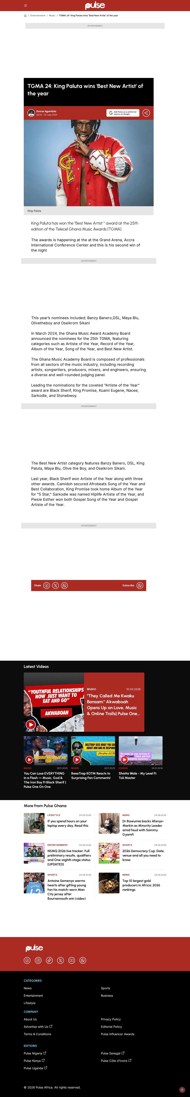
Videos (123, 768)
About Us (30, 1019)
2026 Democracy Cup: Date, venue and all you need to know (143, 855)
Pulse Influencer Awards (117, 1034)
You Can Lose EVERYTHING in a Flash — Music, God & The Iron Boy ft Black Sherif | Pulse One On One (45, 780)
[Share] (146, 113)
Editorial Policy (111, 1027)
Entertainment (37, 15)
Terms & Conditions (37, 1034)
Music (52, 15)
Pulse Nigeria (33, 1053)
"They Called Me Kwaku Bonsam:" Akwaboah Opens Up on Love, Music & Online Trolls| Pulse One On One (112, 705)
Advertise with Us (36, 1027)
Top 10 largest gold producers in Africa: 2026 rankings (141, 885)
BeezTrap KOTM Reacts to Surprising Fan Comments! (91, 775)
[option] (46, 766)
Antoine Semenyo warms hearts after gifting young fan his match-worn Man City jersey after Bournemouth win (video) (67, 890)
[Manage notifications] (182, 1090)
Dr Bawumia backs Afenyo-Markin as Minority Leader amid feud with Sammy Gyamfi (143, 828)
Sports (52, 874)
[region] (95, 766)
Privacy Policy (111, 1019)
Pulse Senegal (110, 1053)
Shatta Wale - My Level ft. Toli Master (138, 775)
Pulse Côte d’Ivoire (114, 1061)
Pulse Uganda (33, 1068)
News (126, 815)
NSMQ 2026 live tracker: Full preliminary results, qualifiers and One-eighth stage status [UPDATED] (69, 857)
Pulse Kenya (32, 1061)
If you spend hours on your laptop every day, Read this (68, 823)
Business (107, 995)
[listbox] (95, 766)
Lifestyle (54, 815)
